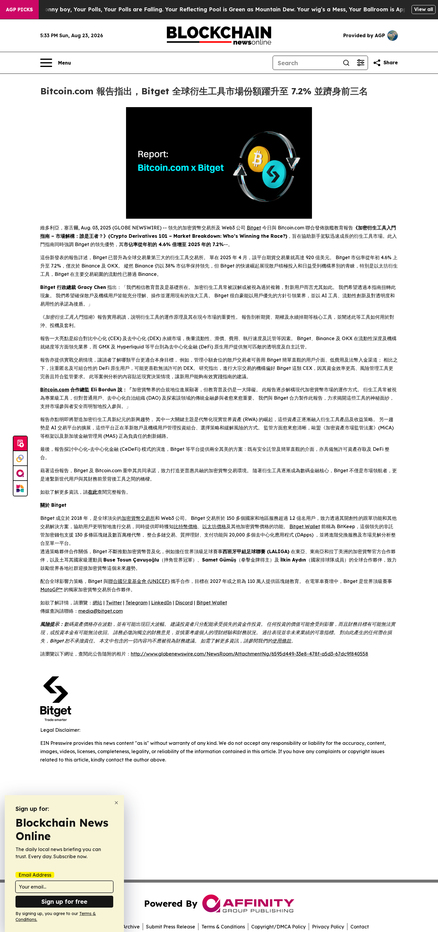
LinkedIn (161, 603)
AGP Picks (19, 9)
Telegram (136, 603)
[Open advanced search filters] (360, 63)
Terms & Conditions (223, 927)
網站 (97, 603)
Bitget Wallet (304, 526)
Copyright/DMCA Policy (278, 927)
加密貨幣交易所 (138, 518)
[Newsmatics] (20, 488)
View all (423, 9)
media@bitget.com (100, 611)
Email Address (34, 875)
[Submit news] (20, 443)
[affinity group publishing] (20, 473)
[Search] (346, 63)
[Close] (116, 803)
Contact (359, 927)
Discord (184, 603)
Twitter (114, 603)
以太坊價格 (214, 526)
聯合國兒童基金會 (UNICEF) (139, 581)
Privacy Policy (328, 927)
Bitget (254, 228)
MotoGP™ (51, 589)
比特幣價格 (186, 526)
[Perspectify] (20, 458)
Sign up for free (64, 901)
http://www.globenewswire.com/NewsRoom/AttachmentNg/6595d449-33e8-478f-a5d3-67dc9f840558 (249, 654)
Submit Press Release (170, 927)
